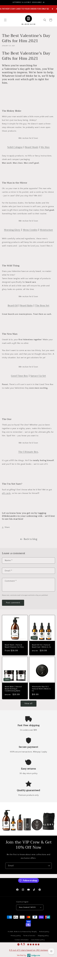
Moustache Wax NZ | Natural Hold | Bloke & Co (41, 689)
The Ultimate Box (28, 452)
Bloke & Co (18, 931)
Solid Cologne (15, 147)
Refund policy (44, 931)
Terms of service (29, 935)
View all (28, 703)
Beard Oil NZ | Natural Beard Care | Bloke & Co (41, 646)
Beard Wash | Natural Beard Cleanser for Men (14, 646)
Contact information (21, 940)
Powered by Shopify (29, 931)
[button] (5, 20)
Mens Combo (30, 230)
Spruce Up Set (38, 376)
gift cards (6, 493)
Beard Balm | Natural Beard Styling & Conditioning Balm (13, 689)
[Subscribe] (49, 866)
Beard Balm (26, 305)
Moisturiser (46, 230)
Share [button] (7, 527)
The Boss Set (42, 305)
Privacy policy (16, 935)
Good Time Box (19, 376)
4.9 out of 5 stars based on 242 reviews (28, 950)
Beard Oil (13, 305)
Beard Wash (31, 147)
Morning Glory (12, 230)
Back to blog (30, 539)
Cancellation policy (38, 940)
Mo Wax (45, 147)
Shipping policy (43, 935)
